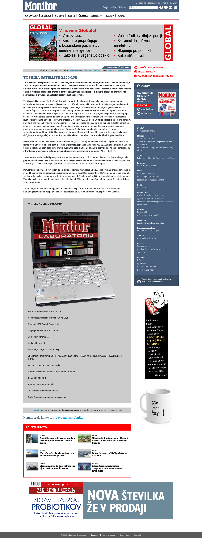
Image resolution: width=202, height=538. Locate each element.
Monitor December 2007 (91, 70)
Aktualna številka (38, 15)
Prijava (122, 7)
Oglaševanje (163, 3)
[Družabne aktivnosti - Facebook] (160, 7)
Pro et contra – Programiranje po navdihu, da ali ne (156, 148)
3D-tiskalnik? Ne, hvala (147, 138)
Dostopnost (124, 535)
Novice (59, 15)
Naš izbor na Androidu (146, 266)
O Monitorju (141, 3)
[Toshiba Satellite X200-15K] (72, 259)
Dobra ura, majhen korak (147, 165)
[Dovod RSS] (174, 7)
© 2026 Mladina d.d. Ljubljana (73, 535)
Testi (71, 15)
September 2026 (144, 101)
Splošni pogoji (109, 535)
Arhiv (110, 15)
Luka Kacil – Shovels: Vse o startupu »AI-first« (156, 158)
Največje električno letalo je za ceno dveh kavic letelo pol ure (57, 454)
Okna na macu (143, 246)
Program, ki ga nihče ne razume (150, 180)
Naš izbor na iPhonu (145, 270)
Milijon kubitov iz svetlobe (148, 215)
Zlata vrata (141, 252)
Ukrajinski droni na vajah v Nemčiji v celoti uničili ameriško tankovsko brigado (110, 440)
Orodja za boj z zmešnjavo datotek (151, 249)
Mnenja (96, 15)
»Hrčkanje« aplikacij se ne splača (151, 195)
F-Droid (140, 260)
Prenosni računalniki (118, 67)
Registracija (109, 7)
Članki (83, 15)
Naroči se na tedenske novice (155, 76)
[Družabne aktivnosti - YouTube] (170, 7)
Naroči (35, 410)
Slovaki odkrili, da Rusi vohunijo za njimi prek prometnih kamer (57, 467)
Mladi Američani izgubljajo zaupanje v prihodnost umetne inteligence (107, 468)
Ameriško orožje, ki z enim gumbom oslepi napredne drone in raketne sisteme (57, 440)
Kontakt (173, 3)
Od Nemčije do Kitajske (146, 131)
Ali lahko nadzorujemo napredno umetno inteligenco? (154, 143)
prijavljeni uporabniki (68, 417)
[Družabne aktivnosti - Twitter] (165, 7)
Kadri (121, 15)
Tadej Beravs (74, 70)
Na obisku (141, 187)
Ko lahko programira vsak (148, 176)
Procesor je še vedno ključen (149, 230)
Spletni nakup (146, 71)
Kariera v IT (142, 212)
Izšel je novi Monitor (145, 173)
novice (42, 435)
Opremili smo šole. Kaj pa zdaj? (150, 198)
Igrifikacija (141, 263)
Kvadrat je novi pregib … (147, 238)
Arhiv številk (146, 113)
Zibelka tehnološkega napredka (150, 223)
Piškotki (151, 3)
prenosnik (112, 70)
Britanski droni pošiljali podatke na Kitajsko (109, 454)
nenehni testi (123, 70)
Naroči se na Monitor (150, 67)
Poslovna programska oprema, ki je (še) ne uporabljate (155, 202)
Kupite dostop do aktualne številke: (157, 279)
